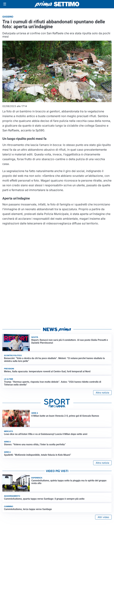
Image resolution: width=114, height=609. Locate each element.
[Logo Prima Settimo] (57, 4)
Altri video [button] (103, 517)
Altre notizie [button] (102, 392)
